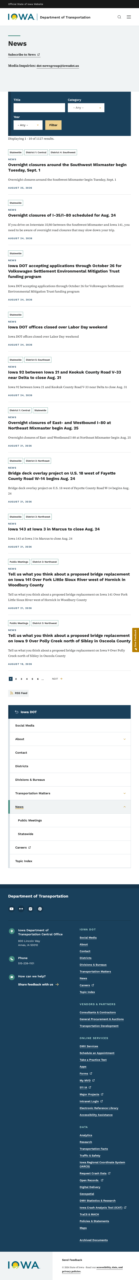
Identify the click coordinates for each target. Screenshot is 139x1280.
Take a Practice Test (93, 1059)
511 (83, 1087)
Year (17, 117)
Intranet (89, 1101)
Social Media (88, 937)
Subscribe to (22, 54)
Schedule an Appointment (97, 1053)
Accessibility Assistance (96, 1114)
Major (89, 1094)
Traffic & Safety (90, 1155)
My (85, 1080)
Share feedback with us (35, 984)
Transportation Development (99, 1025)
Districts (86, 958)
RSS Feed (21, 693)
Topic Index (87, 992)
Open (89, 1180)
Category (74, 100)
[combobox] (86, 107)
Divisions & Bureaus (93, 964)
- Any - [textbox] (78, 107)
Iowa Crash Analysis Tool (101, 1207)
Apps (83, 1066)
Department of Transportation (65, 17)
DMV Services (89, 1046)
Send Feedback (72, 1260)
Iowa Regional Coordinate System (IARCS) (102, 1164)
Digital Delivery (90, 1187)
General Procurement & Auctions (102, 1019)
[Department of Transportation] (21, 17)
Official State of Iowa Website (25, 4)
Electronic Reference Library (99, 1108)
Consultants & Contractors (98, 1012)
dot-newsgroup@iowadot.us (58, 66)
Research (86, 1142)
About (84, 944)
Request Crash (93, 1173)
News (83, 978)
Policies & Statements (94, 1221)
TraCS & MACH (89, 1214)
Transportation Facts (94, 1148)
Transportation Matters (95, 971)
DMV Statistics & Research (98, 1200)
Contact (85, 951)
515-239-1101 (26, 963)
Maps (83, 1227)
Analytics (86, 1135)
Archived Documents (94, 1240)
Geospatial (87, 1193)
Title (17, 100)
